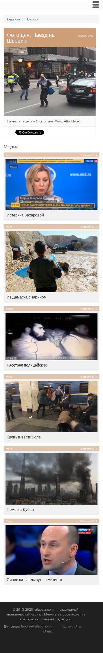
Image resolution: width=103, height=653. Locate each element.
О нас (47, 630)
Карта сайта (71, 626)
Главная (13, 19)
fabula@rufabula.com (37, 626)
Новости (31, 19)
